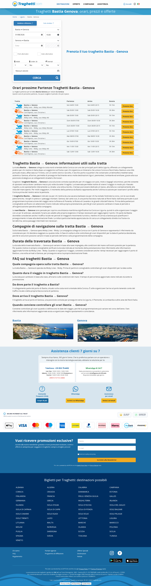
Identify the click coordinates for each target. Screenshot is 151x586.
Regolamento (17, 556)
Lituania (20, 522)
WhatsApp (75, 394)
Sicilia (113, 531)
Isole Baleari (116, 509)
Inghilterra (84, 500)
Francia (51, 496)
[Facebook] (120, 553)
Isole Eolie (83, 514)
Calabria (82, 487)
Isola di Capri (53, 509)
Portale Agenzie (50, 551)
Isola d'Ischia (85, 505)
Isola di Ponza (85, 509)
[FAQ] (42, 389)
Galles (113, 496)
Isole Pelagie (116, 514)
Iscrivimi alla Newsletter (107, 460)
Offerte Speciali (82, 551)
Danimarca (83, 491)
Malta (50, 522)
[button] (103, 4)
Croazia (51, 491)
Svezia (50, 536)
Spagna (19, 536)
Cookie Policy (86, 583)
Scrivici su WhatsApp (75, 400)
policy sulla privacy (91, 454)
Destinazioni (81, 554)
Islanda (20, 505)
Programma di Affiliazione (54, 554)
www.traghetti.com (27, 4)
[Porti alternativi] (15, 54)
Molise (19, 527)
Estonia (113, 491)
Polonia (114, 527)
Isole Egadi (52, 514)
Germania (20, 500)
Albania (20, 487)
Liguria (113, 518)
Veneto (19, 540)
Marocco (114, 522)
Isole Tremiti (22, 518)
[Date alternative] (39, 54)
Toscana (82, 536)
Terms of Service (94, 465)
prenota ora (128, 106)
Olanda (82, 527)
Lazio (49, 518)
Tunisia (113, 536)
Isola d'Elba (53, 505)
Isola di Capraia (23, 509)
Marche (82, 522)
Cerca (37, 78)
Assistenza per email (108, 395)
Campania (114, 487)
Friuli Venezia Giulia (88, 496)
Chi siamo (16, 551)
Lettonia (82, 518)
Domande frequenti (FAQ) (42, 395)
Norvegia (51, 527)
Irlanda (113, 500)
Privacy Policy (83, 569)
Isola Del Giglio (117, 505)
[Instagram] (113, 553)
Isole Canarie (22, 514)
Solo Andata (48, 23)
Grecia (50, 500)
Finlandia (21, 496)
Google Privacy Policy (82, 465)
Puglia (19, 531)
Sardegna (52, 531)
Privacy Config (65, 583)
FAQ (14, 554)
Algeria (50, 487)
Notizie (79, 556)
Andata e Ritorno (24, 23)
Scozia (81, 531)
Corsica (19, 491)
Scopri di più (42, 400)
